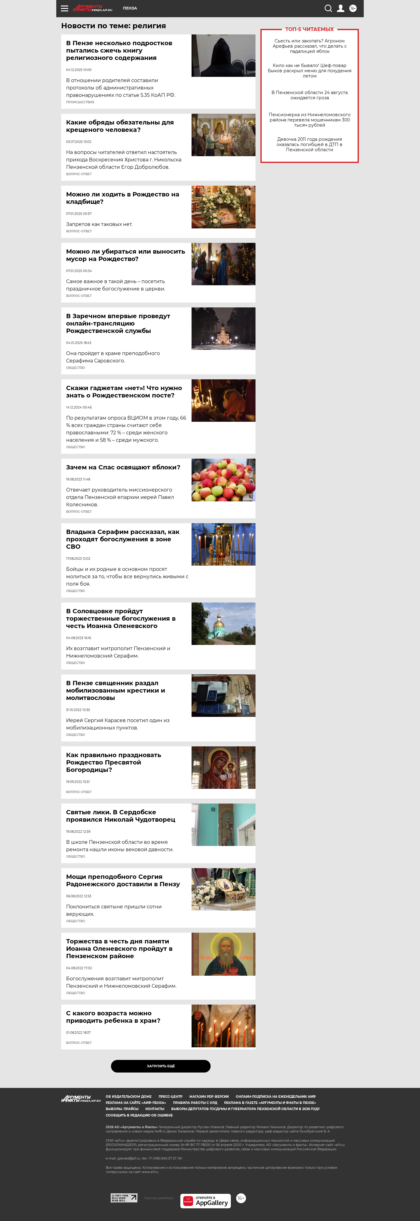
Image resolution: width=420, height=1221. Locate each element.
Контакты (154, 1109)
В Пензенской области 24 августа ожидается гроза (309, 95)
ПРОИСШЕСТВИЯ (80, 102)
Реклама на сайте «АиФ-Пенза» (136, 1103)
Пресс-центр (170, 1097)
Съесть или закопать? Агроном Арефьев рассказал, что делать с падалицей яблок (310, 46)
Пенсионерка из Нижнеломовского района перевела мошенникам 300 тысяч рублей (310, 120)
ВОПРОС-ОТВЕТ (79, 174)
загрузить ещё (161, 1066)
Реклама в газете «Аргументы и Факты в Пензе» (270, 1103)
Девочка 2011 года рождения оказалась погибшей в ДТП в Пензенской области (310, 144)
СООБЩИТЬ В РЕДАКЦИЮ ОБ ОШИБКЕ (139, 1115)
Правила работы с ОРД (195, 1103)
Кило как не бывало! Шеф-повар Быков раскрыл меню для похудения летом (309, 71)
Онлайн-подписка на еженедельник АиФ (276, 1097)
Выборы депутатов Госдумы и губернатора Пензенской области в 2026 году (245, 1109)
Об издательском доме (129, 1097)
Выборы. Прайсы (122, 1109)
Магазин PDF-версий (209, 1097)
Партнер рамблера (158, 1198)
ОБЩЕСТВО (75, 367)
